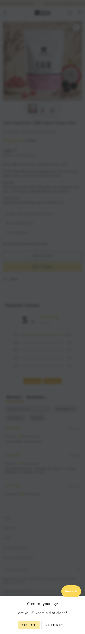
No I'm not (54, 624)
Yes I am (28, 624)
